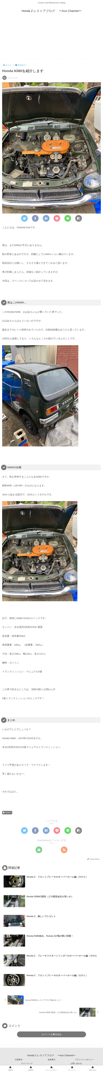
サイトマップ (26, 1063)
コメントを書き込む (51, 1034)
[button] (78, 218)
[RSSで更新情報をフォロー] (64, 849)
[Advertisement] (51, 39)
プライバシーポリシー (84, 1059)
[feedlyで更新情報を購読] (39, 849)
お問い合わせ (76, 1063)
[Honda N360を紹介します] (46, 218)
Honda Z (8, 812)
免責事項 (51, 1059)
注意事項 (18, 1059)
